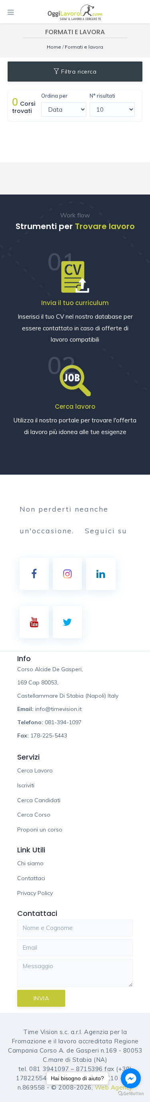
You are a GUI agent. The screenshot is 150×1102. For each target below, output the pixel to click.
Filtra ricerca (78, 71)
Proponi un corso (39, 829)
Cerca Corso (33, 814)
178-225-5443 (48, 735)
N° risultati (102, 95)
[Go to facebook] (131, 1078)
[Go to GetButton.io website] (131, 1093)
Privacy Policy (35, 893)
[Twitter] (67, 622)
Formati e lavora (84, 47)
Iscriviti (25, 785)
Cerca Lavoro (35, 770)
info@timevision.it (58, 709)
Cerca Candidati (38, 800)
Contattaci (31, 878)
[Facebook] (34, 574)
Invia (41, 998)
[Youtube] (34, 622)
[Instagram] (67, 574)
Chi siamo (30, 863)
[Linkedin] (100, 574)
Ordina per (54, 95)
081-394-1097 (63, 722)
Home (54, 47)
